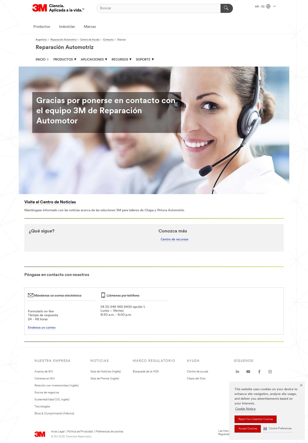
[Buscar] (227, 8)
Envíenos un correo (41, 327)
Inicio (41, 59)
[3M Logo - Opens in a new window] (58, 8)
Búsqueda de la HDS (146, 371)
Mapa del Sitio (196, 378)
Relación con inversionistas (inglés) (56, 385)
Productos (41, 27)
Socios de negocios (46, 392)
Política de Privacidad (80, 431)
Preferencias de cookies (109, 431)
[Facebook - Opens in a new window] (259, 371)
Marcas (90, 27)
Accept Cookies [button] (247, 428)
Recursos (120, 59)
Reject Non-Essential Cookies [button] (255, 419)
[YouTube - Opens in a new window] (248, 371)
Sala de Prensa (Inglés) (104, 378)
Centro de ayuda (197, 371)
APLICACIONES (92, 59)
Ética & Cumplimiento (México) (54, 413)
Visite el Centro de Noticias (50, 202)
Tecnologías (42, 406)
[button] (277, 428)
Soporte (143, 59)
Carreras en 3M (44, 378)
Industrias (67, 27)
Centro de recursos (174, 239)
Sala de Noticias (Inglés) (105, 371)
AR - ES (260, 6)
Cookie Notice (245, 409)
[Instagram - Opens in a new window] (270, 371)
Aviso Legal (58, 431)
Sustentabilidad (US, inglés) (51, 399)
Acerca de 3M (43, 371)
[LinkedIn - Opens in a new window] (237, 371)
